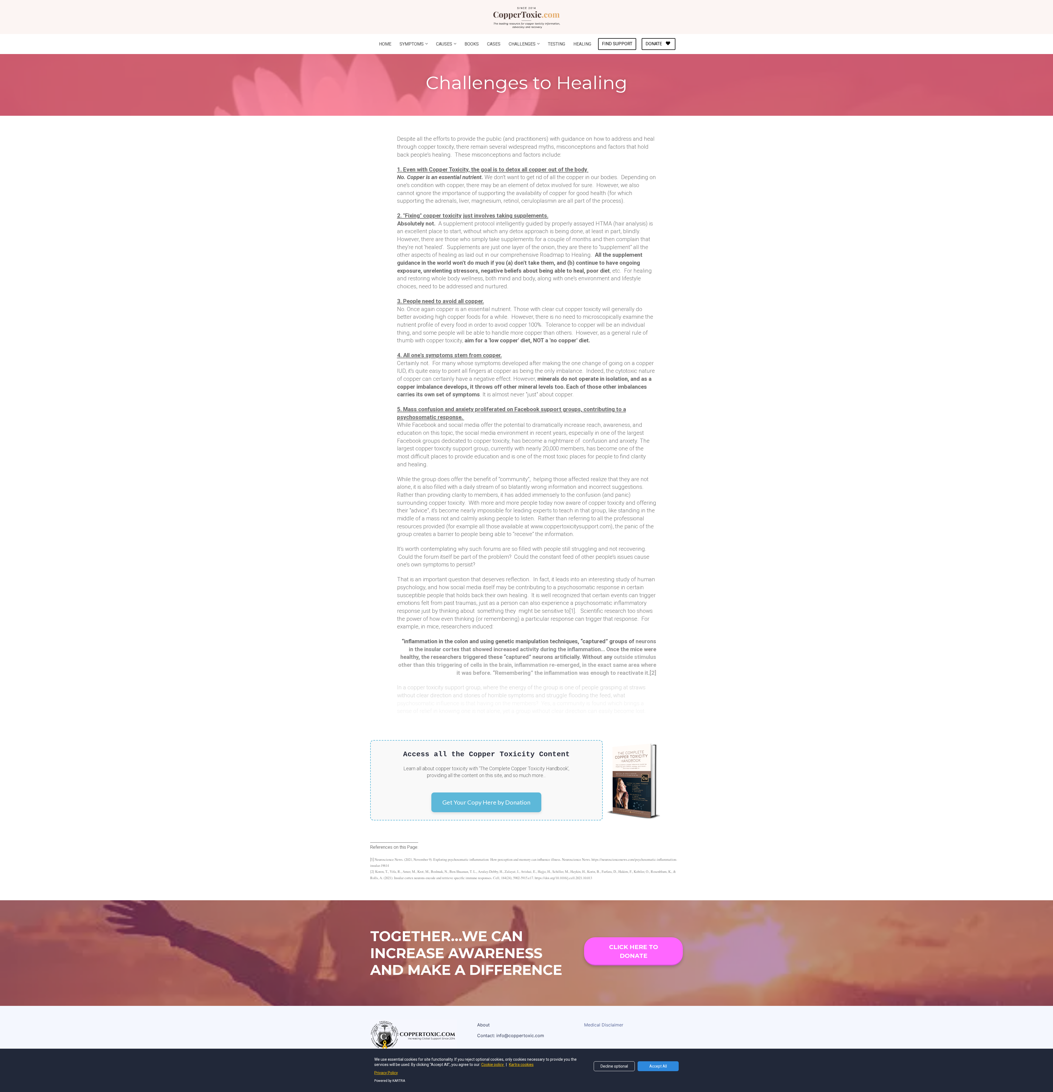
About (483, 1025)
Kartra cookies (521, 1064)
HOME (385, 44)
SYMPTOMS (412, 44)
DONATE (654, 43)
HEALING (582, 44)
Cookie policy (493, 1064)
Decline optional (614, 1066)
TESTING (556, 44)
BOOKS (472, 44)
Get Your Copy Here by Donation (486, 802)
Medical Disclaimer (603, 1025)
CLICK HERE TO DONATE (633, 951)
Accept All (658, 1066)
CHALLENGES (522, 44)
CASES (493, 44)
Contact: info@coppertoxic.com (510, 1035)
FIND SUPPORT (617, 43)
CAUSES (444, 44)
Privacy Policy (386, 1073)
